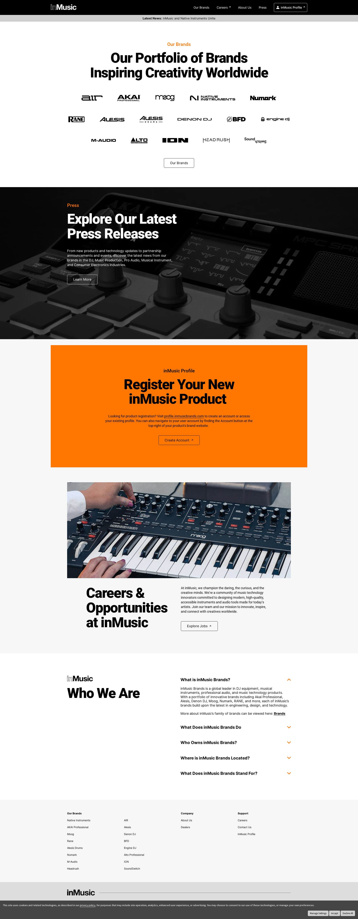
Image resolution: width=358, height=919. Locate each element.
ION (126, 861)
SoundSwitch (132, 868)
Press (262, 7)
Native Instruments (78, 820)
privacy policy (87, 905)
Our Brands (201, 7)
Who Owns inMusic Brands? (208, 742)
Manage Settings (318, 913)
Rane (70, 841)
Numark (72, 854)
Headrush (73, 868)
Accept (334, 913)
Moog (70, 834)
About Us (244, 7)
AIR (126, 820)
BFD (126, 841)
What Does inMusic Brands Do (210, 727)
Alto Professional (134, 854)
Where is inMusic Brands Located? (215, 758)
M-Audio (72, 861)
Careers (222, 7)
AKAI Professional (77, 827)
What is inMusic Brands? (205, 679)
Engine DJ (130, 847)
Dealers (185, 827)
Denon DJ (130, 834)
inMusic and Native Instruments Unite (179, 18)
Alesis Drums (75, 847)
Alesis (127, 827)
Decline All (348, 913)
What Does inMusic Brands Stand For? (218, 773)
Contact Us (244, 827)
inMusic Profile (291, 7)
